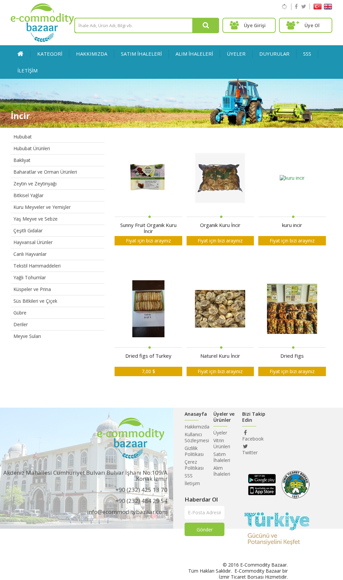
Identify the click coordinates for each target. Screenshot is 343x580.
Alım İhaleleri (221, 471)
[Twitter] (303, 6)
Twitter (250, 452)
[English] (328, 8)
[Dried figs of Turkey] (148, 309)
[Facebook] (296, 6)
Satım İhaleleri (221, 457)
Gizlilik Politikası (194, 451)
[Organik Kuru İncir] (220, 178)
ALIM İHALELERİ (194, 53)
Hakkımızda (91, 53)
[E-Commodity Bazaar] (42, 40)
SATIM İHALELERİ (141, 53)
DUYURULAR (274, 53)
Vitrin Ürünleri (221, 443)
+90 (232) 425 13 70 (141, 490)
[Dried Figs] (292, 309)
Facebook (253, 439)
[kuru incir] (292, 178)
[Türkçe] (317, 8)
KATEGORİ (49, 53)
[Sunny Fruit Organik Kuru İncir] (148, 178)
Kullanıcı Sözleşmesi (197, 437)
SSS (307, 53)
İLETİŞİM (27, 70)
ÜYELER (236, 53)
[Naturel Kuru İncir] (220, 309)
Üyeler (220, 432)
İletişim (192, 483)
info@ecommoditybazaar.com (127, 512)
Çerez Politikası (194, 465)
